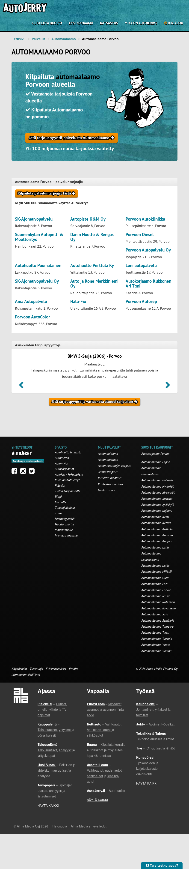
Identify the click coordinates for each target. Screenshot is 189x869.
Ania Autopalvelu (31, 301)
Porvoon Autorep (141, 301)
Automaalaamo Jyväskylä (157, 505)
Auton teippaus (108, 472)
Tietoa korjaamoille (67, 491)
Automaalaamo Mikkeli (156, 571)
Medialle (60, 502)
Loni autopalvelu (141, 265)
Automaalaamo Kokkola (157, 529)
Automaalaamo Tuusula (156, 639)
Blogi (58, 496)
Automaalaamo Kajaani (156, 511)
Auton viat (61, 463)
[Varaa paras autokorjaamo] (22, 453)
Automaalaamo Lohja (155, 565)
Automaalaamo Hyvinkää (157, 486)
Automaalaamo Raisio (155, 596)
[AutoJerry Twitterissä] (33, 472)
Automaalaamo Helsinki (157, 480)
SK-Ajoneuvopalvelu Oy (37, 281)
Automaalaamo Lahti (155, 547)
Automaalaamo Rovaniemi (158, 608)
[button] (21, 386)
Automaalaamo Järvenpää (158, 492)
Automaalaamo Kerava (156, 523)
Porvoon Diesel (140, 234)
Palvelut (38, 38)
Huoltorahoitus (64, 524)
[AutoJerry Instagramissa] (24, 472)
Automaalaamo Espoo (155, 462)
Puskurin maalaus (109, 478)
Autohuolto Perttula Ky (92, 265)
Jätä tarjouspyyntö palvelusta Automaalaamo (70, 137)
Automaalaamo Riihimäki (158, 602)
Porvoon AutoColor (32, 317)
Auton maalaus (108, 460)
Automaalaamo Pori (154, 584)
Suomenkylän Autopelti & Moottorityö (39, 237)
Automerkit (62, 458)
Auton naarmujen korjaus (114, 466)
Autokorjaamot (64, 469)
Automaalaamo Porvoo (156, 590)
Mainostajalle (64, 530)
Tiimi (58, 513)
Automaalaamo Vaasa (155, 645)
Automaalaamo (63, 38)
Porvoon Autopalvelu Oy (148, 250)
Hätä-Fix (78, 301)
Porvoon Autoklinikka (145, 219)
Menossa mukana (66, 535)
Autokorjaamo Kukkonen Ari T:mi (148, 283)
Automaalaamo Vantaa (156, 651)
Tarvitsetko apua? (163, 865)
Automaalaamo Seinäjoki (157, 620)
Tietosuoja (36, 669)
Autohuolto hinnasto (68, 452)
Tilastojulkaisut (65, 508)
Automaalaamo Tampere (157, 626)
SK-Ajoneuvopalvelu (34, 219)
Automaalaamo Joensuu (156, 499)
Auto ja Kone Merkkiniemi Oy (94, 283)
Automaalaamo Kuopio (156, 541)
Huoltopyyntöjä (64, 519)
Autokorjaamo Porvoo (155, 454)
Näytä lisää (106, 490)
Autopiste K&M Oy (88, 219)
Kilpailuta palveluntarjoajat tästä (45, 193)
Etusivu (20, 38)
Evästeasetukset (56, 669)
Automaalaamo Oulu (154, 578)
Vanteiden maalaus (110, 484)
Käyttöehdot (20, 669)
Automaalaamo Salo (154, 614)
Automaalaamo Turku (155, 632)
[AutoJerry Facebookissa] (15, 472)
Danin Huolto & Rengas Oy (92, 237)
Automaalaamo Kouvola (157, 535)
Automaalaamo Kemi (155, 517)
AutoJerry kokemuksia (69, 474)
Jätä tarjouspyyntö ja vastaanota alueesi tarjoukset (93, 401)
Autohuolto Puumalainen (38, 265)
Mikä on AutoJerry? (141, 23)
